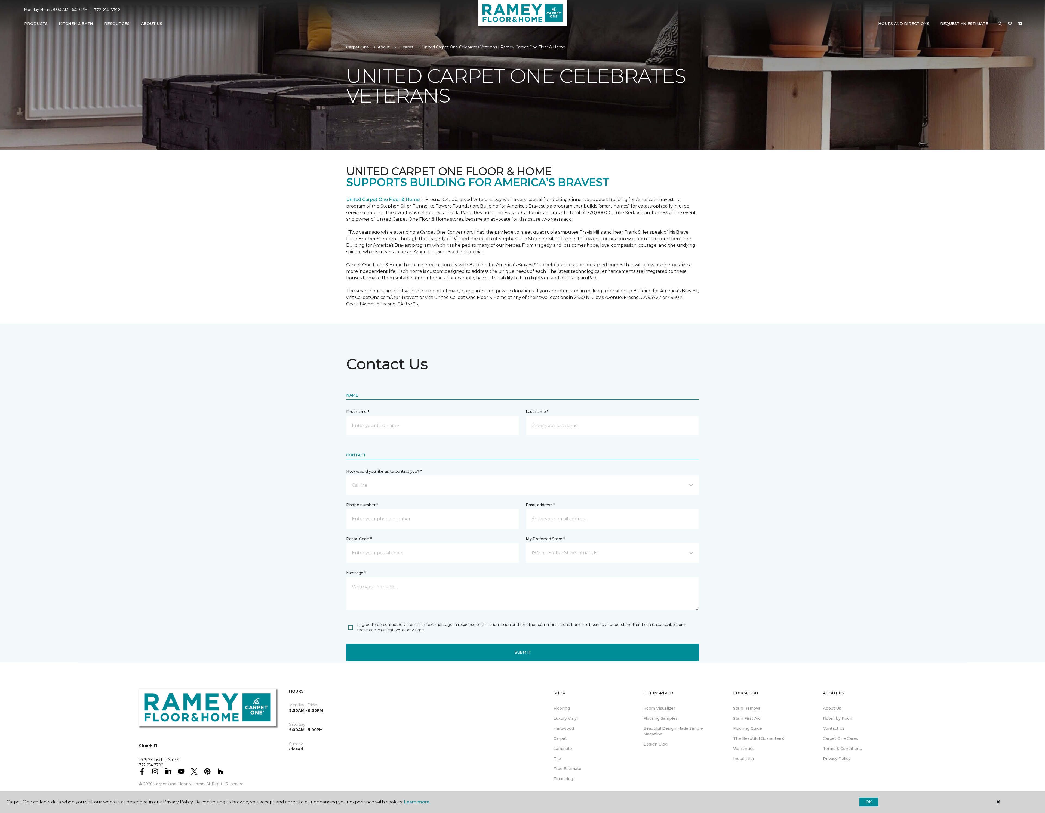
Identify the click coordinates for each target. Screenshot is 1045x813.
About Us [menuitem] (832, 708)
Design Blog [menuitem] (655, 744)
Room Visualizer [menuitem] (659, 708)
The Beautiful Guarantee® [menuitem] (759, 738)
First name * (357, 411)
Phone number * (362, 505)
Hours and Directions (903, 23)
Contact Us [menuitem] (834, 728)
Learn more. (417, 802)
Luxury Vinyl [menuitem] (566, 718)
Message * (356, 573)
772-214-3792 (107, 9)
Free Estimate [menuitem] (567, 768)
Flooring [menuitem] (562, 708)
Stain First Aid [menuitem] (747, 718)
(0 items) (1020, 24)
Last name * (537, 411)
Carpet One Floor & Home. (179, 783)
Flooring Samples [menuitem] (660, 718)
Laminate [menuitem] (563, 748)
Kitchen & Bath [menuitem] (76, 23)
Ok (868, 801)
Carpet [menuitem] (560, 738)
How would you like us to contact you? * (384, 471)
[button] (1000, 24)
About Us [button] (151, 23)
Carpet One (357, 47)
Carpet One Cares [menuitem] (840, 738)
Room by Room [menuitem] (838, 718)
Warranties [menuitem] (744, 748)
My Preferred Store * (545, 539)
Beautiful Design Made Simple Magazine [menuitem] (673, 731)
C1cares (405, 47)
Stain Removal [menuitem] (747, 708)
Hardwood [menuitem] (564, 728)
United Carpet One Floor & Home (383, 199)
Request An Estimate (964, 23)
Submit (522, 652)
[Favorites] (1010, 24)
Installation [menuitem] (744, 758)
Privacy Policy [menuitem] (836, 758)
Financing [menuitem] (563, 778)
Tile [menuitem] (557, 758)
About (384, 47)
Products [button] (36, 23)
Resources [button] (117, 23)
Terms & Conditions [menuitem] (842, 748)
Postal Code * (358, 539)
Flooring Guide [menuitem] (747, 728)
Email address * (540, 505)
